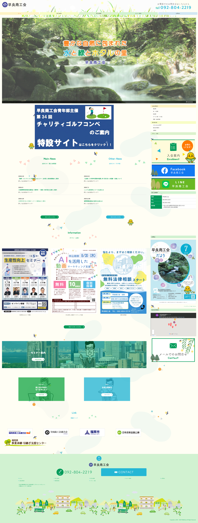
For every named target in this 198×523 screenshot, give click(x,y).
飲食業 (154, 114)
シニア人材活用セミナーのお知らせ (94, 190)
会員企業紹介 (155, 106)
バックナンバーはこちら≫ (190, 306)
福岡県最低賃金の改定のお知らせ (93, 201)
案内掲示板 (154, 122)
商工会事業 (98, 13)
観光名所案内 (156, 127)
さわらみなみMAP (157, 125)
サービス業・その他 (157, 116)
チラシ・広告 (155, 133)
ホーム (19, 13)
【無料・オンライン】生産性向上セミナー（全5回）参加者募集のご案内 (38, 178)
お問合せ (178, 13)
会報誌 (154, 130)
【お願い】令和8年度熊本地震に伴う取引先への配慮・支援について (103, 178)
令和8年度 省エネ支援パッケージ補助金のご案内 (31, 201)
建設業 (154, 108)
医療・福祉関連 (156, 119)
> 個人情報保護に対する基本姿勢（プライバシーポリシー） (32, 484)
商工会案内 (59, 13)
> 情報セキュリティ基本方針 (24, 486)
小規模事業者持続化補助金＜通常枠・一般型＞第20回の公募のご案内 (37, 190)
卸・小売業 (155, 111)
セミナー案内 (138, 13)
